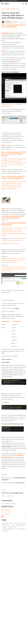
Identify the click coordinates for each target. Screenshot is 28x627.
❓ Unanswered (14, 514)
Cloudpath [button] (5, 525)
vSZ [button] (4, 526)
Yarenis (7, 21)
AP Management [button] (20, 525)
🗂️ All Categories (6, 510)
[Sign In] (25, 3)
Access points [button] (12, 526)
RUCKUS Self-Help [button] (7, 523)
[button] (14, 119)
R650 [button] (3, 496)
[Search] (23, 3)
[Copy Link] (24, 23)
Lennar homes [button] (10, 496)
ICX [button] (12, 525)
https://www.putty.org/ (12, 243)
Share (4, 490)
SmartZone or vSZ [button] (20, 523)
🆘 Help (4, 516)
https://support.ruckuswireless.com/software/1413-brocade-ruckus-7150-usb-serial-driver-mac (14, 269)
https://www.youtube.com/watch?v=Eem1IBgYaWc (12, 105)
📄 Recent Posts (6, 512)
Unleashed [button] (5, 530)
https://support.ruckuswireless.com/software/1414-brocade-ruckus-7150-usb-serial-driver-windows (14, 260)
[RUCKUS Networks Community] (7, 3)
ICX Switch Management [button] (8, 528)
